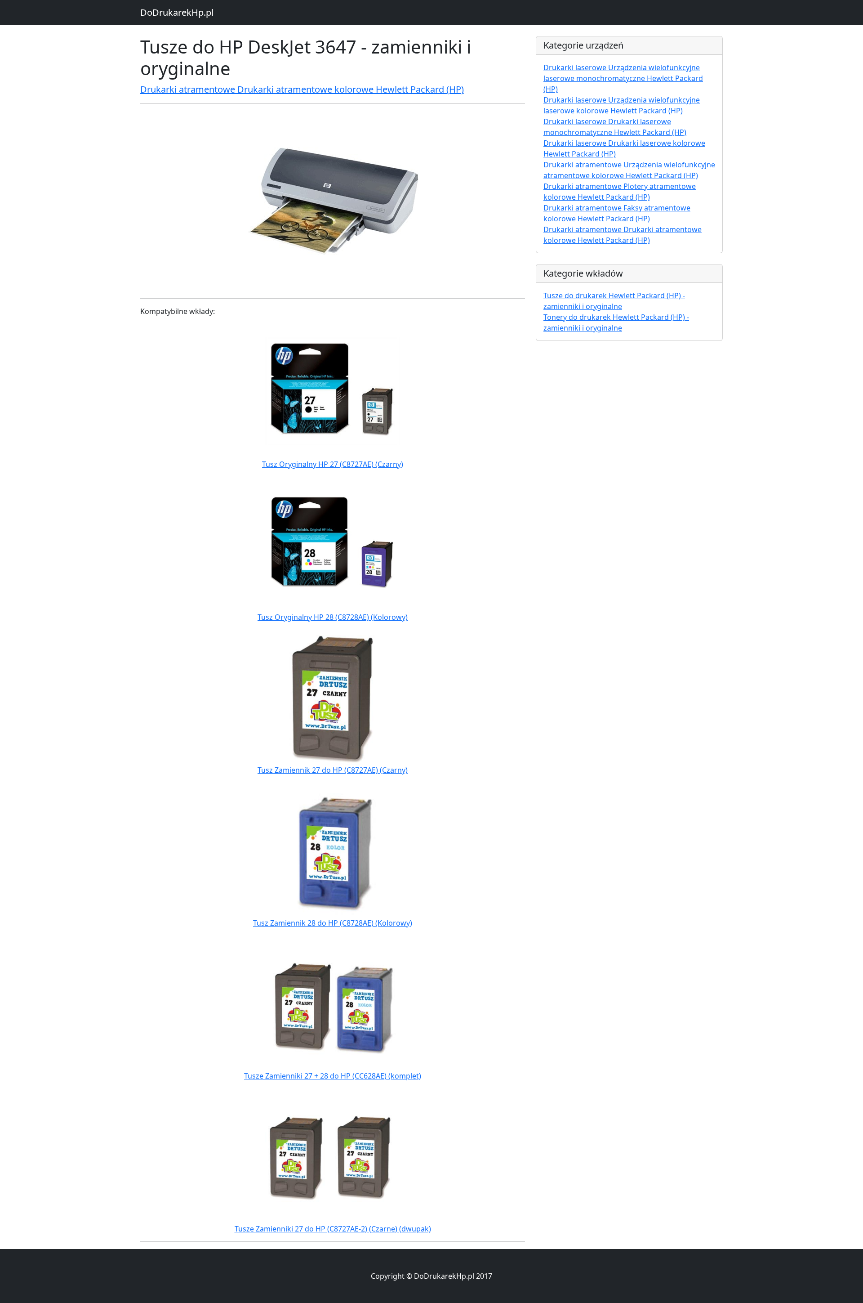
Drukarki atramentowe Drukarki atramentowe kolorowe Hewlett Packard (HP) (302, 89)
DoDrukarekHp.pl (177, 12)
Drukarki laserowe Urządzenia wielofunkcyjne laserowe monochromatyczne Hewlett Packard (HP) (623, 78)
